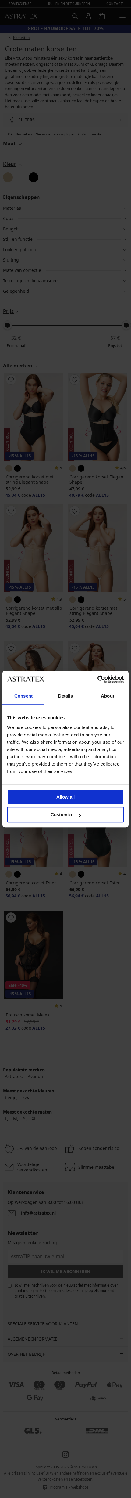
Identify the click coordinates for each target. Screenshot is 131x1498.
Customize (62, 814)
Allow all (65, 797)
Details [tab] (65, 695)
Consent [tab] (23, 695)
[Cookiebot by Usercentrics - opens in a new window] (97, 679)
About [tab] (107, 695)
